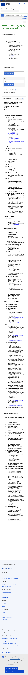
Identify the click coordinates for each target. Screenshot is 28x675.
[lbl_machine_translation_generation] (15, 90)
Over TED (4, 603)
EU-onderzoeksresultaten (7, 617)
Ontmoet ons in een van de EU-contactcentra (11, 645)
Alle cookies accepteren (11, 668)
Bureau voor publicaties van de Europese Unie (12, 566)
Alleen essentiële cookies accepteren (14, 671)
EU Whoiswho (4, 619)
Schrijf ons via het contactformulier (9, 643)
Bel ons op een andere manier (8, 641)
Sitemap (3, 606)
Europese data (5, 614)
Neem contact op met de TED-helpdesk (10, 578)
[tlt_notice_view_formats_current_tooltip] (22, 98)
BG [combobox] (5, 81)
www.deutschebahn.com (13, 138)
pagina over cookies (15, 658)
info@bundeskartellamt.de (17, 317)
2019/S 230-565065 (15, 224)
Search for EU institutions (7, 652)
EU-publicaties (4, 622)
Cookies (3, 595)
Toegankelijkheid (5, 597)
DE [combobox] (5, 70)
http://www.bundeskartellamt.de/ (15, 322)
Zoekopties (24, 18)
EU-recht (3, 612)
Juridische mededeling (6, 592)
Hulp (2, 575)
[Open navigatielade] (3, 23)
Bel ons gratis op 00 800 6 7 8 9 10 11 (9, 638)
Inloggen (19, 5)
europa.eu (11, 632)
